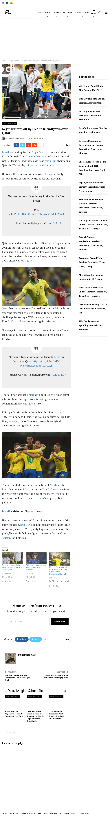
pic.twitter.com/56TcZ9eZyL (36, 365)
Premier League (82, 12)
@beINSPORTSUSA (19, 214)
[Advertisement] (55, 38)
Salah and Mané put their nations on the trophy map (56, 676)
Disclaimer (42, 814)
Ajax (27, 489)
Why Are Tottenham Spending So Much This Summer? (90, 325)
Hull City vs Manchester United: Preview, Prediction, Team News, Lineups (93, 291)
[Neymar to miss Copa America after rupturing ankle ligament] (12, 558)
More (93, 14)
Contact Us (55, 814)
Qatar (5, 308)
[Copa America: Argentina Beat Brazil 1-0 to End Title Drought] (58, 702)
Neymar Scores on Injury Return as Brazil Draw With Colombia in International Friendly (59, 570)
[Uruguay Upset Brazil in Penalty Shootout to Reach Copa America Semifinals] (36, 702)
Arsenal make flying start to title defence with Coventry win (93, 308)
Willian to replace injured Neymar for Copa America (36, 567)
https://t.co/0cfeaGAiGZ (46, 361)
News (47, 12)
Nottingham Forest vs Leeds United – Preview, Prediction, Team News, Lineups (93, 224)
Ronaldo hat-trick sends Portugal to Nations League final (17, 677)
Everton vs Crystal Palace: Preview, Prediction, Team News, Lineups (92, 262)
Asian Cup (50, 161)
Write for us (70, 814)
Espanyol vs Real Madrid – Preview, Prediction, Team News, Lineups (92, 186)
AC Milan (55, 485)
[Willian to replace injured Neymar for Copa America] (36, 558)
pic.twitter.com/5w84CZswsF (48, 214)
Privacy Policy (28, 814)
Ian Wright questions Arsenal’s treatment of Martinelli (90, 115)
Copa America (9, 123)
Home (40, 12)
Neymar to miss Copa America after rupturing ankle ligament (12, 567)
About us (14, 814)
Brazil (5, 152)
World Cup (67, 12)
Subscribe (59, 621)
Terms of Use (84, 814)
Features (56, 12)
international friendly (41, 165)
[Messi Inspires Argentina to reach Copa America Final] (14, 702)
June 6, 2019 (54, 223)
